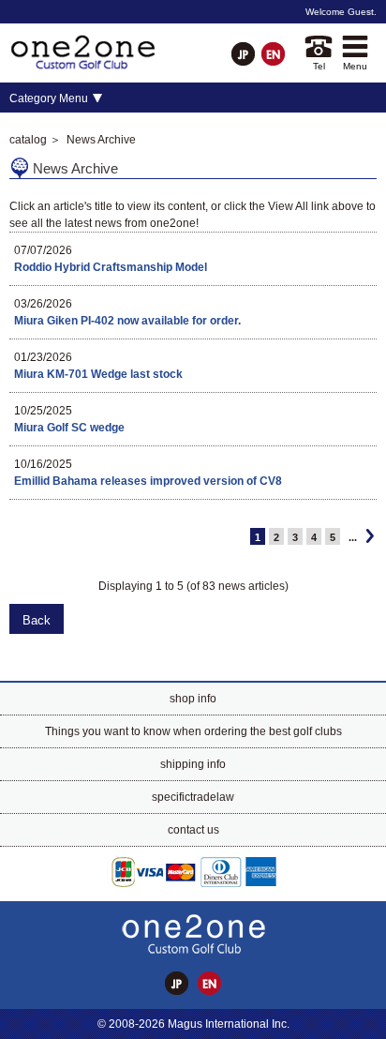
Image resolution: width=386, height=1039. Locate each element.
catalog (28, 139)
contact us (193, 829)
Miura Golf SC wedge (69, 427)
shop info (193, 698)
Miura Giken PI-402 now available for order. (127, 320)
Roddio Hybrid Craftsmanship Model (110, 267)
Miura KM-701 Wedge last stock (98, 374)
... (353, 537)
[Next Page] (370, 536)
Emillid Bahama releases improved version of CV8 (148, 481)
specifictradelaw (193, 797)
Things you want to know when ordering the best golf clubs (193, 731)
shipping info (193, 764)
